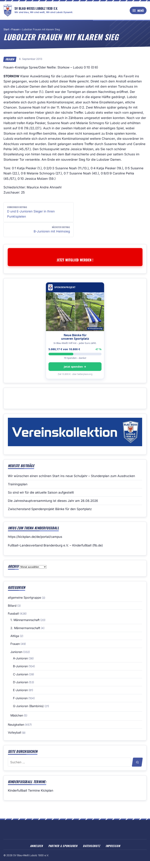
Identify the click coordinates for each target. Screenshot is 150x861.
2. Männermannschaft (25, 628)
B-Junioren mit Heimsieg (52, 229)
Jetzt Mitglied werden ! (75, 259)
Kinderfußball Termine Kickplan (30, 790)
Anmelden (36, 846)
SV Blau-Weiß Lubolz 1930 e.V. (36, 8)
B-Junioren (20, 666)
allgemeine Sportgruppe (24, 597)
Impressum (113, 846)
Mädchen (16, 715)
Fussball (13, 613)
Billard (12, 605)
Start (6, 29)
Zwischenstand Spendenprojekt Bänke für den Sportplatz (50, 509)
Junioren (16, 652)
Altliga (14, 636)
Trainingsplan (17, 484)
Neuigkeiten (16, 724)
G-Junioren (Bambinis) (28, 706)
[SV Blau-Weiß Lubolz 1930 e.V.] (7, 10)
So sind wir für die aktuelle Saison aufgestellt (41, 492)
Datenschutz (91, 846)
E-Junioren (20, 690)
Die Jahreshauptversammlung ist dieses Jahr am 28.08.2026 (53, 501)
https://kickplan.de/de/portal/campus (35, 537)
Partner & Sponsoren (62, 846)
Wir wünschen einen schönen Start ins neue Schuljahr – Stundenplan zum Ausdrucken (71, 476)
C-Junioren (20, 674)
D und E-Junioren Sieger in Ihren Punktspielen (31, 211)
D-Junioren (20, 682)
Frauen (15, 29)
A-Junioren (20, 658)
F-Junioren (20, 698)
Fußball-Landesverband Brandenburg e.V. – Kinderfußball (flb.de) (55, 545)
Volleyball (14, 732)
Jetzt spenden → (75, 366)
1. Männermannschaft (25, 620)
